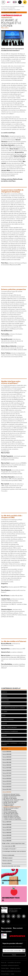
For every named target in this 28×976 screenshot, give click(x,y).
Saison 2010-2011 (11, 8)
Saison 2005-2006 (7, 832)
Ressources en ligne (9, 12)
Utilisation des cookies (15, 968)
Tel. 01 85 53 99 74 (13, 911)
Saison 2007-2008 (7, 827)
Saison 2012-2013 (7, 786)
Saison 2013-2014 (7, 784)
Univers (4, 735)
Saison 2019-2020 (7, 767)
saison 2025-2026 (7, 751)
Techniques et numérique (10, 731)
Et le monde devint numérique (11, 815)
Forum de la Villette (6, 863)
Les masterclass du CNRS (9, 846)
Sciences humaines (8, 719)
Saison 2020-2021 (7, 765)
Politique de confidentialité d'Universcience (11, 971)
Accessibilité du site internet (14, 962)
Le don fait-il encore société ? (11, 801)
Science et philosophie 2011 (10, 812)
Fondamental (6, 704)
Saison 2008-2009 (7, 824)
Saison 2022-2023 (7, 759)
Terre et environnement (9, 727)
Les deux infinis (7, 809)
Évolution (5, 700)
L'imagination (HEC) (8, 805)
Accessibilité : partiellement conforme (10, 965)
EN (15, 2)
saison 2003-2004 (7, 838)
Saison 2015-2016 (7, 778)
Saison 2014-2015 (7, 781)
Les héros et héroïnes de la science (13, 707)
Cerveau (4, 696)
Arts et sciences (7, 739)
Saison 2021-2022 (7, 762)
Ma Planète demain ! (8, 858)
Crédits (12, 974)
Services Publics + (5, 974)
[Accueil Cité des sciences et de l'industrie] (4, 910)
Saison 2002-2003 (7, 840)
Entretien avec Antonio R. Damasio (12, 795)
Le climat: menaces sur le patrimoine (12, 819)
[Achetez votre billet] (25, 2)
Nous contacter (6, 928)
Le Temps (4, 711)
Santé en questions (7, 860)
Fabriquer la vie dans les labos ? (11, 808)
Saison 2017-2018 (7, 773)
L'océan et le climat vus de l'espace (12, 817)
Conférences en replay (18, 6)
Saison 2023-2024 (7, 757)
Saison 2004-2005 (7, 835)
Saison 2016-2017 (7, 775)
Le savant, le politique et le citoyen (11, 23)
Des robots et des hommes (10, 798)
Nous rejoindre (6, 931)
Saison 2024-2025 (7, 754)
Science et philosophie (8, 855)
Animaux (4, 692)
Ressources (9, 6)
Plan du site (3, 962)
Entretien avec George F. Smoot (11, 794)
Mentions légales (5, 968)
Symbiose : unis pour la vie (10, 797)
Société (4, 723)
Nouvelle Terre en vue (9, 803)
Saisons (4, 8)
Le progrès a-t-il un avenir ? (9, 848)
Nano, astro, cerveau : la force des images (14, 799)
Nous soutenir (18, 928)
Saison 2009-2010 (7, 821)
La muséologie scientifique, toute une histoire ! (14, 852)
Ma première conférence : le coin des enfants (14, 743)
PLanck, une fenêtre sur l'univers (11, 816)
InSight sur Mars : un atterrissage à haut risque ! (13, 843)
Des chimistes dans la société (11, 813)
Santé (4, 715)
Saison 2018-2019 (7, 770)
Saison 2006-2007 (7, 830)
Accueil (3, 6)
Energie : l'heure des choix (10, 802)
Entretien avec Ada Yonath (10, 810)
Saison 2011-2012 (7, 789)
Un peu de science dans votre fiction (11, 866)
